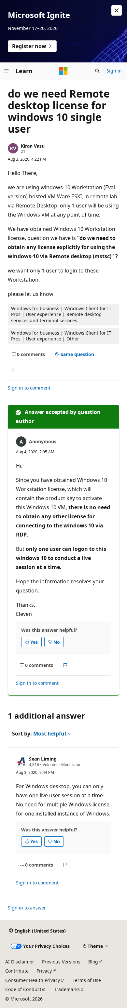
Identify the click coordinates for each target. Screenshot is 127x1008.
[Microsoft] (63, 71)
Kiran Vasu (33, 146)
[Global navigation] (6, 71)
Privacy (44, 971)
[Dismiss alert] (116, 10)
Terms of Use (87, 980)
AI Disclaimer (19, 962)
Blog (93, 962)
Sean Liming (43, 759)
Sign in (114, 71)
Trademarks (67, 989)
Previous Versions (61, 962)
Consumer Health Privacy (32, 980)
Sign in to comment (29, 388)
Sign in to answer (27, 908)
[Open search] (97, 71)
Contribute (17, 971)
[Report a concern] (13, 370)
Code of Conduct (23, 989)
